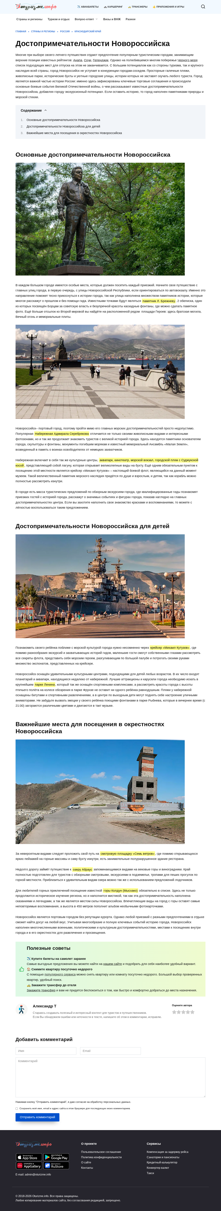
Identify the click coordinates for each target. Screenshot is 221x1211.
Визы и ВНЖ (112, 19)
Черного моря (187, 60)
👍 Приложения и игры (168, 6)
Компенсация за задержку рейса (167, 1151)
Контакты (87, 1167)
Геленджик (100, 60)
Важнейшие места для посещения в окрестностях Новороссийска (74, 133)
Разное (131, 19)
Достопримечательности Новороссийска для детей (63, 126)
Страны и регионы (29, 19)
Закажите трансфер (41, 990)
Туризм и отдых (59, 19)
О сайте (86, 1162)
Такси (150, 1173)
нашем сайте (112, 964)
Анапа (77, 60)
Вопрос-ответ (84, 19)
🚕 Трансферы (137, 6)
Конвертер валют (158, 1167)
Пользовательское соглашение (101, 1151)
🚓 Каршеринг (113, 6)
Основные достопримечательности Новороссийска (63, 120)
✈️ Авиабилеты (88, 6)
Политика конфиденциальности (101, 1157)
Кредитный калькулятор (162, 1162)
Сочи (87, 60)
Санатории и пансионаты (163, 1157)
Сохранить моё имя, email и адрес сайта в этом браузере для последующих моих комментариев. (75, 1108)
